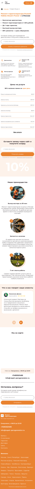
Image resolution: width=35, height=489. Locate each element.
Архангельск (19, 480)
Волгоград (22, 467)
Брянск (23, 484)
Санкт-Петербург (13, 457)
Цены (3, 445)
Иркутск (24, 474)
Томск (11, 474)
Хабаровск (4, 474)
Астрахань (29, 480)
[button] (21, 322)
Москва (3, 457)
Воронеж (14, 467)
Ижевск (3, 470)
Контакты (4, 448)
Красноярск (16, 477)
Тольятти (10, 470)
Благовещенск (14, 484)
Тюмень (17, 474)
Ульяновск (4, 480)
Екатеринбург (26, 464)
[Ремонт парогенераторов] (2, 415)
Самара (3, 477)
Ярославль (18, 470)
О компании (5, 438)
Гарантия (4, 440)
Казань (3, 467)
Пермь (24, 477)
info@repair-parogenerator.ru (17, 378)
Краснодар (25, 457)
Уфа (8, 467)
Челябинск (16, 464)
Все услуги (18, 132)
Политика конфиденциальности (17, 486)
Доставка (4, 443)
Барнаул (30, 467)
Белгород (4, 484)
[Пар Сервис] (2, 2)
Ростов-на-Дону (6, 460)
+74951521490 (17, 375)
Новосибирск (6, 464)
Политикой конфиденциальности (24, 49)
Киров (11, 480)
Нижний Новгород (20, 460)
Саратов (26, 470)
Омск (9, 477)
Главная (6, 9)
